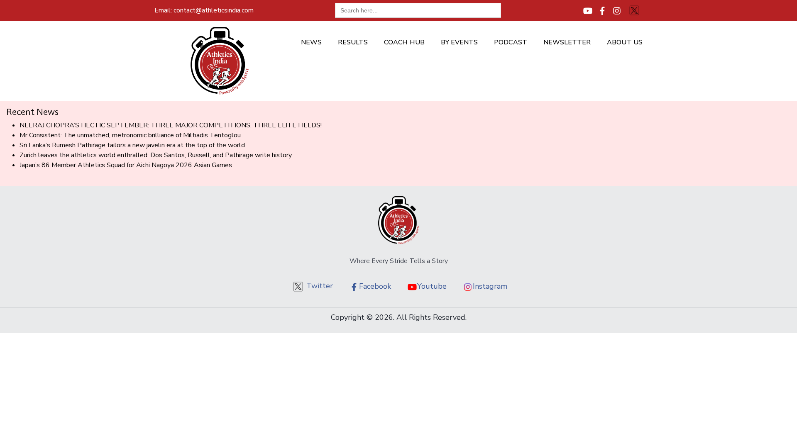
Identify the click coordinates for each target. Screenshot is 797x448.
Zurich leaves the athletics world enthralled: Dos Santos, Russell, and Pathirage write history (156, 155)
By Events (459, 42)
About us (625, 42)
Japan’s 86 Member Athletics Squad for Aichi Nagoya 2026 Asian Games (126, 165)
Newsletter (567, 42)
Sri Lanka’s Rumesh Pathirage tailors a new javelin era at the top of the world (132, 145)
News (311, 42)
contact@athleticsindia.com (204, 10)
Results (353, 42)
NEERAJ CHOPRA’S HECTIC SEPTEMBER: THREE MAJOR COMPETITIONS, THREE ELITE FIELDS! (171, 125)
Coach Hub (404, 42)
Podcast (510, 42)
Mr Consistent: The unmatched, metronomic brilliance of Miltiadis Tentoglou (130, 135)
